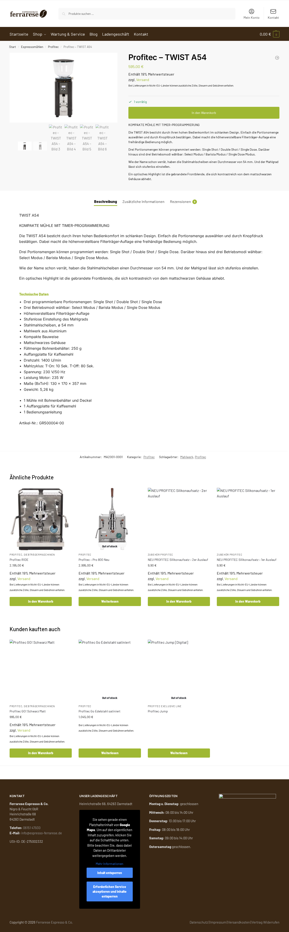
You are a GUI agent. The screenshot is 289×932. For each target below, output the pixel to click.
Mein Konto (252, 17)
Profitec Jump (158, 711)
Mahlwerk (186, 457)
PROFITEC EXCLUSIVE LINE (165, 706)
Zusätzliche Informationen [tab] (143, 201)
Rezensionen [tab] (182, 201)
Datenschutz (199, 922)
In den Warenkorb (204, 113)
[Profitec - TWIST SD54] (277, 57)
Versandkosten (239, 922)
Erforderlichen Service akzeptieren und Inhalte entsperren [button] (110, 891)
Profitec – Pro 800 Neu (94, 560)
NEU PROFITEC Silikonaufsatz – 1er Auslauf (246, 560)
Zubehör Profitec (160, 554)
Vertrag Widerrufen (265, 922)
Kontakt (273, 17)
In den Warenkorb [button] (40, 601)
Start (12, 47)
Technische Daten (34, 294)
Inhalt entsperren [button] (109, 873)
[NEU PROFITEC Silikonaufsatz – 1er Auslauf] (248, 519)
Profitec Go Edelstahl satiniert (99, 711)
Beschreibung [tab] (105, 201)
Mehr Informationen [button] (109, 864)
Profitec (53, 47)
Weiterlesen (110, 601)
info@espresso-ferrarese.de (41, 833)
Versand (142, 79)
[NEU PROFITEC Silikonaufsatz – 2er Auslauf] (179, 519)
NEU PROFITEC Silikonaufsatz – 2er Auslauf (178, 560)
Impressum (218, 922)
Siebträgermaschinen (39, 554)
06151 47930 (31, 828)
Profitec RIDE (19, 560)
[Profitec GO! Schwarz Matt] (41, 671)
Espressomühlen (32, 47)
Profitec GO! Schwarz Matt (28, 711)
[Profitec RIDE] (41, 519)
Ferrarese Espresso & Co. (54, 922)
